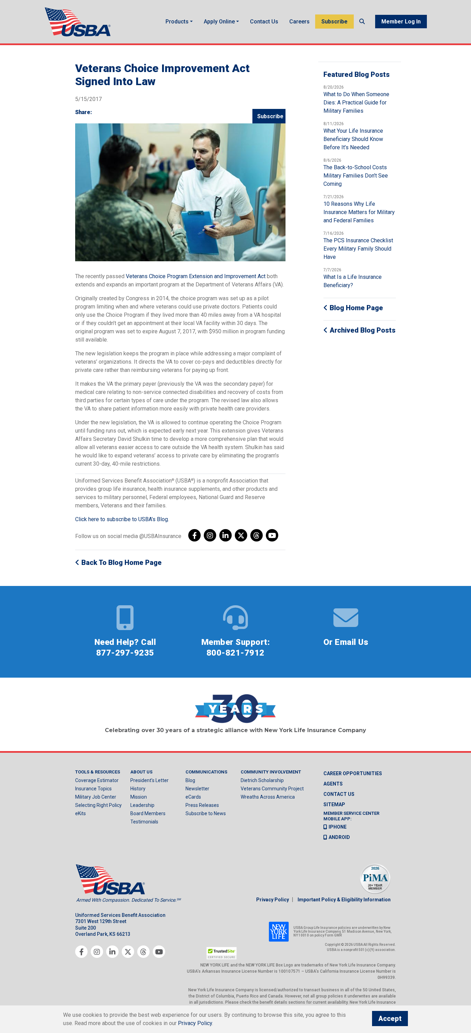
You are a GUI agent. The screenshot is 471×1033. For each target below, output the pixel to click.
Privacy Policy (272, 899)
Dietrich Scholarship (262, 780)
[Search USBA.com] (362, 22)
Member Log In (401, 21)
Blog (190, 780)
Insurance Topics (93, 788)
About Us (141, 771)
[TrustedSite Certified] (221, 953)
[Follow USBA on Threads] (256, 535)
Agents (333, 784)
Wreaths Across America (268, 797)
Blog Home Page (355, 308)
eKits (80, 813)
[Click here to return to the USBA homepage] (78, 21)
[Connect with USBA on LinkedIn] (225, 535)
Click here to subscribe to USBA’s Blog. (122, 519)
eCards (193, 797)
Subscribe (334, 21)
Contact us (338, 794)
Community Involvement (271, 771)
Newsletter (197, 788)
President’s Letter (149, 780)
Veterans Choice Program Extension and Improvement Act (195, 276)
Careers (299, 21)
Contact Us (264, 21)
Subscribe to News (206, 813)
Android (339, 837)
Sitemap (334, 804)
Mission (138, 797)
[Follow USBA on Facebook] (194, 535)
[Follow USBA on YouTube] (272, 535)
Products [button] (177, 21)
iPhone (338, 827)
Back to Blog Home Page (121, 562)
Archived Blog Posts (361, 330)
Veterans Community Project (272, 788)
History (138, 788)
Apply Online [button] (219, 21)
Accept (390, 1018)
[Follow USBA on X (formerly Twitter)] (241, 535)
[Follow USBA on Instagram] (210, 535)
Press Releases (202, 805)
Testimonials (144, 821)
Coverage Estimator (97, 780)
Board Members (148, 813)
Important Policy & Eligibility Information (344, 899)
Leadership (142, 805)
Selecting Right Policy (98, 805)
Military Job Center (95, 797)
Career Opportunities (352, 773)
